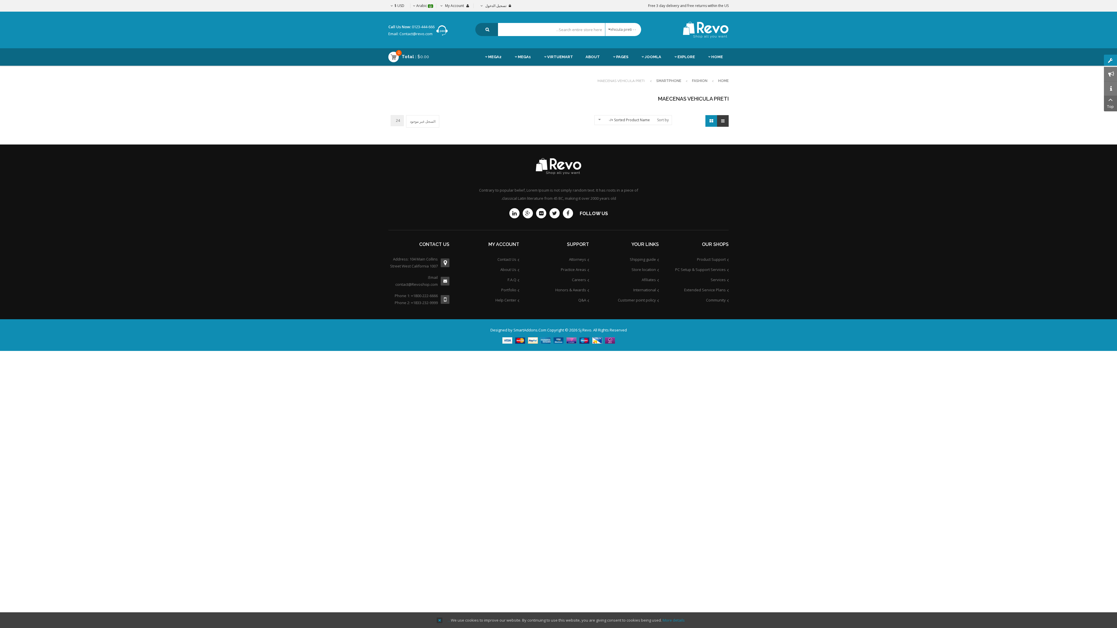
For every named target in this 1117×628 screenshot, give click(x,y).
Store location (644, 269)
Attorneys (577, 259)
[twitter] (554, 213)
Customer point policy (637, 300)
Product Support (711, 259)
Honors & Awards (570, 289)
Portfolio (508, 289)
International (644, 289)
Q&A (582, 300)
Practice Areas (573, 269)
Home (723, 81)
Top (1110, 106)
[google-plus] (528, 213)
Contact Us (506, 259)
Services (718, 279)
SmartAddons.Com (529, 330)
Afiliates (649, 279)
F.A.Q (512, 279)
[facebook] (568, 213)
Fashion (699, 81)
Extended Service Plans (705, 289)
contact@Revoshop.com (416, 284)
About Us (508, 269)
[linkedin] (514, 213)
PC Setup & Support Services (700, 269)
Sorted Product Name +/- (629, 119)
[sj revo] (706, 30)
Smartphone (668, 81)
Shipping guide (643, 259)
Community (716, 300)
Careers (579, 279)
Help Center (505, 300)
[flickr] (541, 213)
